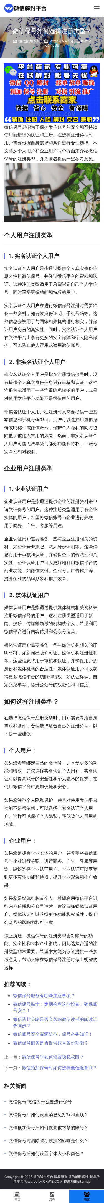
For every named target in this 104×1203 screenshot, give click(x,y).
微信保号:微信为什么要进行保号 (40, 1101)
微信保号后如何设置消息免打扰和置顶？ (48, 1114)
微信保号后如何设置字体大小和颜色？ (46, 1153)
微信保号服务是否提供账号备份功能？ (50, 1043)
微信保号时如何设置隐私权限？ (53, 1057)
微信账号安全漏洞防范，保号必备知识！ (53, 1034)
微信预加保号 (29, 41)
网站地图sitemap (77, 1181)
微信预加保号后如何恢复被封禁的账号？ (48, 1127)
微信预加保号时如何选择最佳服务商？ (59, 1067)
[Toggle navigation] (97, 8)
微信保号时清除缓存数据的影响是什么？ (48, 1140)
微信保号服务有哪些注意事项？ (44, 995)
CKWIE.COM (52, 1181)
